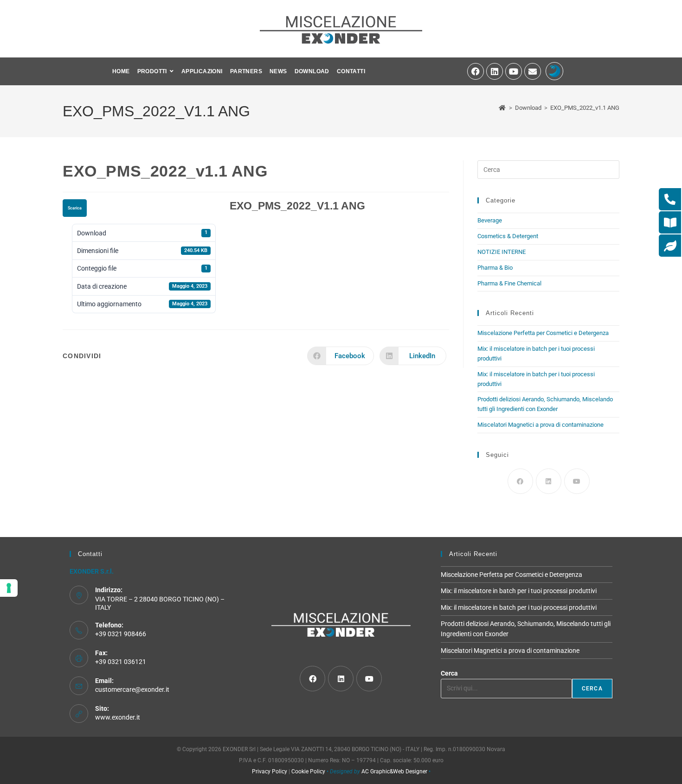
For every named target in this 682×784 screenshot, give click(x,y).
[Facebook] (475, 71)
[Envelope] (532, 71)
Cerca (449, 673)
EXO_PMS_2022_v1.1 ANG (584, 107)
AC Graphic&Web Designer (394, 771)
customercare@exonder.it (132, 689)
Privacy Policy (269, 771)
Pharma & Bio (495, 267)
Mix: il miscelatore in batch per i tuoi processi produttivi (519, 590)
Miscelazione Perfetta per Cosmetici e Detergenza (543, 332)
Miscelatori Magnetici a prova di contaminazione (540, 424)
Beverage (489, 220)
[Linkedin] (494, 71)
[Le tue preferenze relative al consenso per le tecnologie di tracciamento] (9, 588)
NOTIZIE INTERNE (501, 251)
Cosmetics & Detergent (507, 236)
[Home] (502, 107)
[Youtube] (513, 71)
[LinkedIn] (548, 481)
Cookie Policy (308, 771)
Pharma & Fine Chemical (509, 283)
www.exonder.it (117, 717)
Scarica (75, 208)
